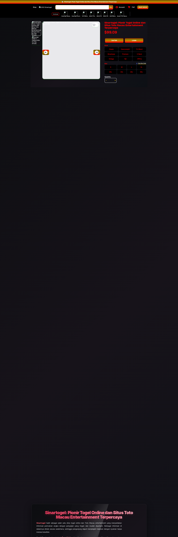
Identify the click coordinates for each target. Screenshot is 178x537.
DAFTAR (114, 40)
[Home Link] (45, 7)
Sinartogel (40, 523)
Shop (34, 7)
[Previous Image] (45, 52)
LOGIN (134, 40)
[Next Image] (96, 52)
